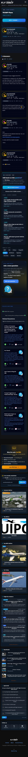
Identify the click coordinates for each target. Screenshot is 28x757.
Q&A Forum (4, 5)
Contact (7, 742)
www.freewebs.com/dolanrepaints (11, 137)
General (19, 255)
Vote (4, 717)
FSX (9, 250)
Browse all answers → (14, 644)
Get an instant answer (14, 187)
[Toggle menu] (25, 2)
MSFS (5, 250)
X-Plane (14, 250)
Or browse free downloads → (14, 470)
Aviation (13, 255)
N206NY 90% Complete (9, 311)
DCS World (11, 252)
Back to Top (14, 751)
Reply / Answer (13, 20)
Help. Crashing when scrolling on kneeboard (14, 315)
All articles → (14, 680)
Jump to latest (8, 59)
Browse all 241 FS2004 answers (14, 191)
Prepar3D (21, 250)
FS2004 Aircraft (25, 5)
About (12, 742)
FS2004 (5, 252)
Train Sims (6, 255)
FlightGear (19, 252)
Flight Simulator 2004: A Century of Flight (14, 5)
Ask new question (11, 281)
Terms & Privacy (19, 742)
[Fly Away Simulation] (12, 2)
